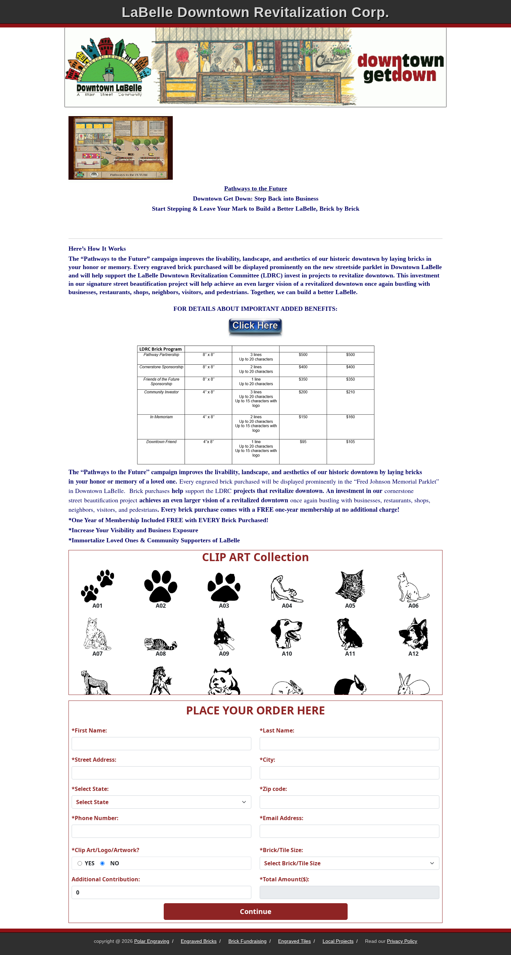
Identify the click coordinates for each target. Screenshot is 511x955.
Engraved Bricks (199, 941)
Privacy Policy (402, 941)
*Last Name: (277, 730)
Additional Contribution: (106, 879)
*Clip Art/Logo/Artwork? (105, 850)
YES (90, 863)
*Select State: (90, 789)
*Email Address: (281, 818)
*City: (267, 759)
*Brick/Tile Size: (281, 850)
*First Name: (89, 730)
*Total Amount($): (284, 879)
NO (114, 863)
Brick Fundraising (247, 941)
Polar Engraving (151, 941)
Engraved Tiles (294, 941)
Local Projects (338, 941)
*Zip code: (273, 789)
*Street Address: (94, 759)
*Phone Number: (95, 818)
